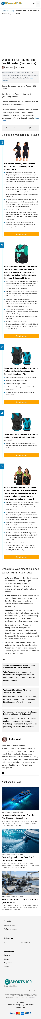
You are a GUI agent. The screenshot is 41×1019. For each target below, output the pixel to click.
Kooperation (8, 963)
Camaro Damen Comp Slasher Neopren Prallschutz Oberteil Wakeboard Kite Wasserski (21, 437)
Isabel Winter (16, 739)
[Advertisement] (20, 36)
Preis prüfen (22, 234)
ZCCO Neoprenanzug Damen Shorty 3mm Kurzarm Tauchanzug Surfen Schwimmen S (19, 166)
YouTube (6, 929)
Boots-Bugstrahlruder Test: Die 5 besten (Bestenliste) (18, 859)
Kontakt (6, 959)
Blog (12, 11)
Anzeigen (33, 128)
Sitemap (6, 967)
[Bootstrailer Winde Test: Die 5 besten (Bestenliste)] (20, 893)
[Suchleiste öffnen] (34, 4)
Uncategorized (26, 942)
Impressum (25, 991)
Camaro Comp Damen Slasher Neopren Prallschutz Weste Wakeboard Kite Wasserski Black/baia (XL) (21, 371)
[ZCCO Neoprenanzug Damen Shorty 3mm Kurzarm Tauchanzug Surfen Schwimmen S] (21, 151)
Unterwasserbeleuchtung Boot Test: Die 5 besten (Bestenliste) (19, 816)
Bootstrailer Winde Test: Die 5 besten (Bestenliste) (20, 901)
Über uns (7, 955)
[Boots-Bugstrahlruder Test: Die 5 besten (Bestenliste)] (20, 851)
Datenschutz (33, 991)
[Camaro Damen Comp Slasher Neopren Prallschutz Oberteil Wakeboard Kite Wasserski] (21, 421)
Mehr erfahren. (33, 997)
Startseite (5, 11)
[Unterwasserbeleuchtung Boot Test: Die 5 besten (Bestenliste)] (20, 809)
